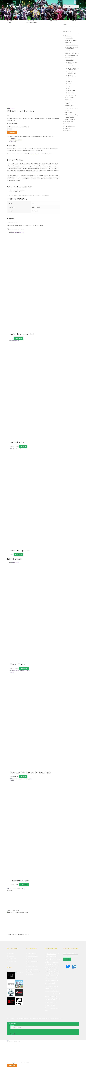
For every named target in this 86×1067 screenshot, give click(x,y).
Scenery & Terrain (40, 13)
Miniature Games (21, 13)
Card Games (51, 13)
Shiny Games (13, 6)
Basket (12, 1033)
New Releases (10, 13)
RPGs (31, 13)
